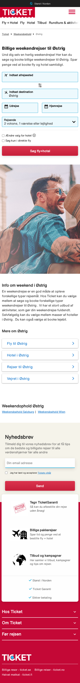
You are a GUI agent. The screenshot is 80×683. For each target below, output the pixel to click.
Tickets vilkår (44, 473)
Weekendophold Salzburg (18, 411)
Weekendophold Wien (51, 411)
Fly (22, 22)
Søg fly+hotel (40, 150)
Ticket (5, 34)
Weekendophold (22, 34)
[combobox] (42, 78)
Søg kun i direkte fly (18, 140)
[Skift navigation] (72, 12)
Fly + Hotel (10, 22)
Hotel (31, 22)
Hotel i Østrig (18, 355)
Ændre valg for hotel (18, 135)
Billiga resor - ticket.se (16, 669)
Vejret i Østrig (18, 378)
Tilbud (42, 22)
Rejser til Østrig (20, 367)
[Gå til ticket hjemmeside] (17, 11)
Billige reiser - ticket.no (49, 669)
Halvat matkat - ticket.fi (17, 674)
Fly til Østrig (17, 343)
